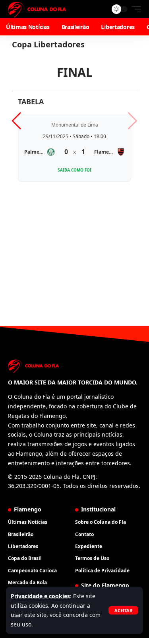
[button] (123, 610)
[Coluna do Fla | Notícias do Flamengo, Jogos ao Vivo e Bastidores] (37, 9)
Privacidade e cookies (40, 596)
